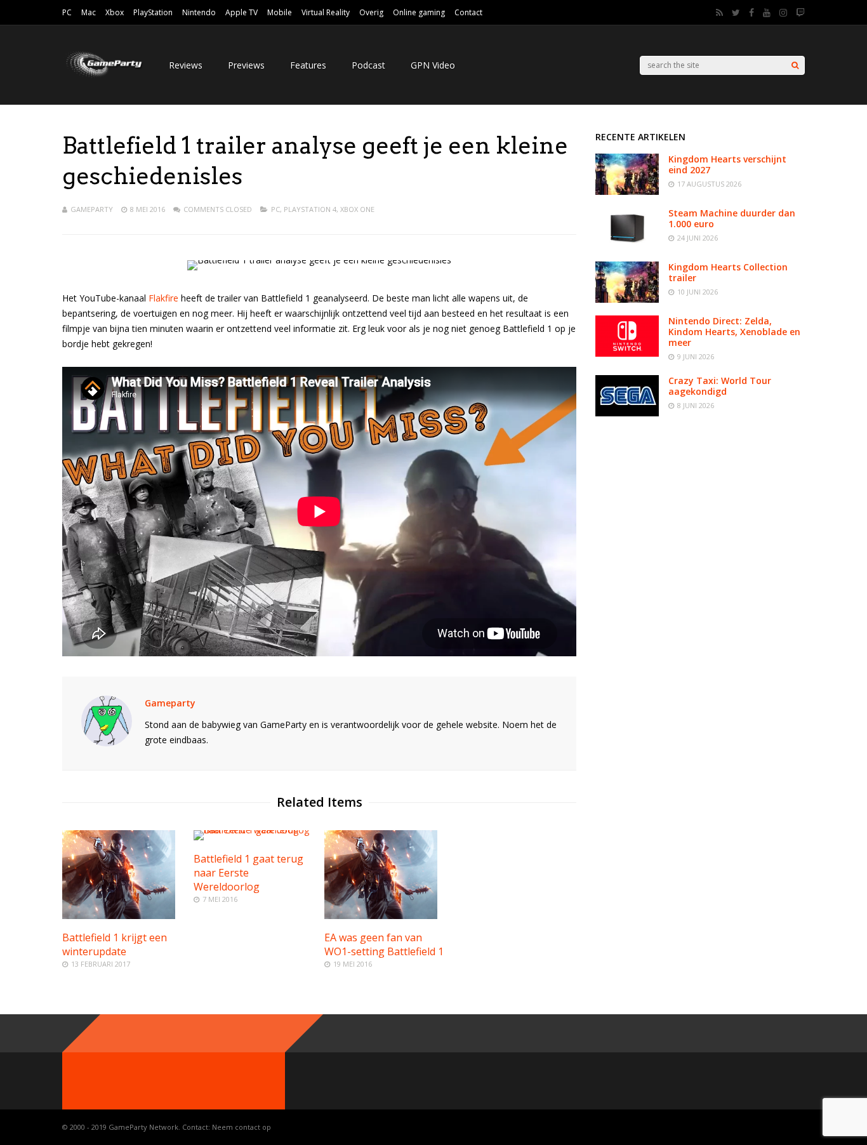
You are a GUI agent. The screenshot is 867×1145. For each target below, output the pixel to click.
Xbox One (357, 209)
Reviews (185, 65)
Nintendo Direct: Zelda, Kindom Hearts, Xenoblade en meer (734, 331)
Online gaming (419, 12)
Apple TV (241, 12)
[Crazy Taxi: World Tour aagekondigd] (627, 413)
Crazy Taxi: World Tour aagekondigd (719, 385)
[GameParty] (102, 76)
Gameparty (91, 209)
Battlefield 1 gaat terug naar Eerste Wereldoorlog (248, 873)
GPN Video (433, 65)
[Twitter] (736, 12)
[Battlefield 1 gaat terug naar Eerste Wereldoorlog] (254, 830)
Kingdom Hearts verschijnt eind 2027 (727, 164)
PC (67, 12)
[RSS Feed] (719, 12)
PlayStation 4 (310, 209)
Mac (88, 12)
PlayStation (153, 12)
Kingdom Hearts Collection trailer (728, 272)
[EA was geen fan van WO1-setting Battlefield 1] (380, 916)
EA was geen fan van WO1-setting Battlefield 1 (384, 944)
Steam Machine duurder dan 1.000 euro (731, 218)
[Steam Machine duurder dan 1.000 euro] (627, 245)
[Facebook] (751, 12)
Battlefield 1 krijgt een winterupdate (114, 944)
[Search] (795, 65)
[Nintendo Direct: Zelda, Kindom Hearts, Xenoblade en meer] (627, 353)
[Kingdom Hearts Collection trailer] (627, 299)
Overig (371, 12)
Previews (246, 65)
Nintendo (199, 12)
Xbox (114, 12)
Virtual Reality (325, 12)
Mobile (279, 12)
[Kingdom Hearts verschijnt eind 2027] (627, 191)
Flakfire (163, 298)
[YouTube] (767, 12)
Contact (468, 12)
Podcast (368, 65)
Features (308, 65)
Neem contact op (241, 1127)
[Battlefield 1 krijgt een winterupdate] (118, 916)
